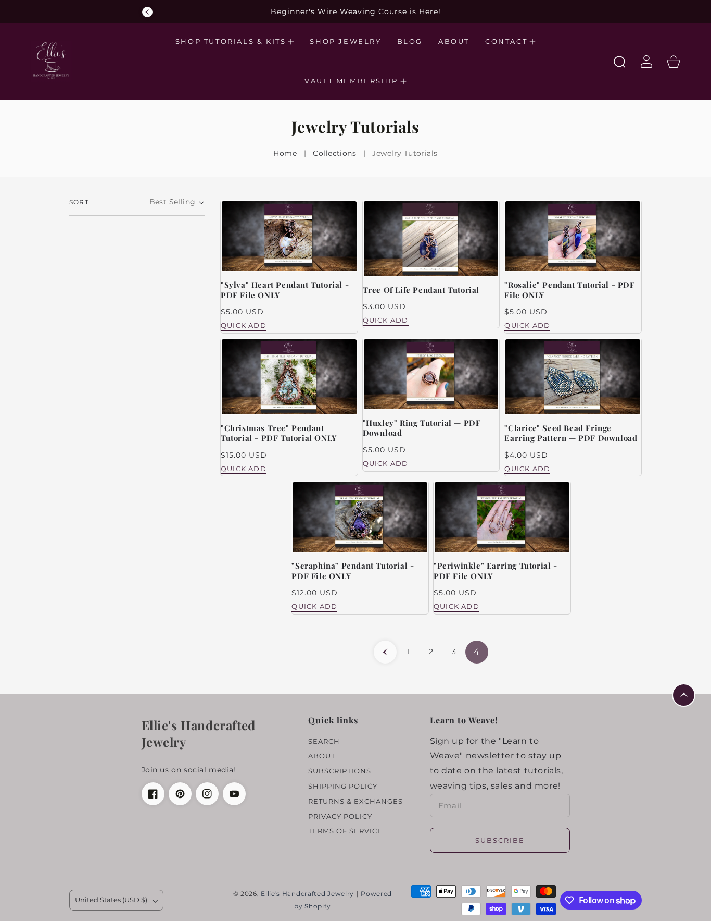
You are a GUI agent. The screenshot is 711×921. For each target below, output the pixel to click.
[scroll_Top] (683, 695)
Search (324, 741)
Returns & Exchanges (355, 801)
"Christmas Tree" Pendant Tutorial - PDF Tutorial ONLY (279, 433)
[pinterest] (180, 793)
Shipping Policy (342, 786)
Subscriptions (339, 771)
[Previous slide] (147, 12)
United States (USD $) (111, 899)
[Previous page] (385, 652)
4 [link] (477, 652)
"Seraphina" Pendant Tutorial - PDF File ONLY (352, 571)
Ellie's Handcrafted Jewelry (307, 894)
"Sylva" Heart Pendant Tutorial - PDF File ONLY (285, 290)
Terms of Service (345, 831)
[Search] (619, 61)
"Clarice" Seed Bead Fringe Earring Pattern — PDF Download (570, 433)
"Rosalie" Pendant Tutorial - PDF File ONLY (569, 290)
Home (285, 153)
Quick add (243, 325)
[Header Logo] (71, 62)
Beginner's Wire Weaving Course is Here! (356, 11)
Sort (79, 202)
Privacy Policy (340, 816)
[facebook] (153, 793)
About (321, 756)
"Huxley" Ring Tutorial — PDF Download (422, 428)
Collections (334, 153)
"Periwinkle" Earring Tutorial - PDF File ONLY (495, 571)
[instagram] (207, 793)
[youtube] (234, 793)
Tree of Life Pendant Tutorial (421, 290)
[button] (235, 41)
